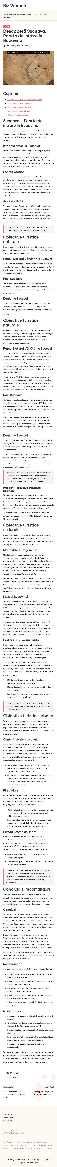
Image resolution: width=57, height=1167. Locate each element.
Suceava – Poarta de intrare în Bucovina (24, 99)
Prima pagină (8, 14)
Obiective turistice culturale (19, 107)
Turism (6, 26)
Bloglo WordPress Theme (28, 1162)
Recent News (8, 1117)
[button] (11, 1078)
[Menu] (52, 5)
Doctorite (7, 1114)
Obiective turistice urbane (18, 111)
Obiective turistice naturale (19, 103)
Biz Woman (14, 5)
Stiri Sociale (8, 1121)
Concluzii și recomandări (17, 115)
